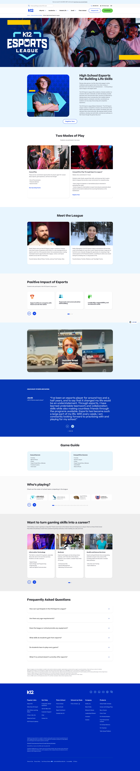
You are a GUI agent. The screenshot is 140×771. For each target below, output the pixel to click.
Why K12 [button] (41, 10)
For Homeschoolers (105, 716)
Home (28, 15)
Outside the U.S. (60, 713)
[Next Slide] (34, 313)
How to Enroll (59, 707)
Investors (87, 716)
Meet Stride (88, 707)
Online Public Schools (105, 703)
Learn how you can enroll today (80, 1)
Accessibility (69, 761)
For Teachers (103, 728)
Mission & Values (89, 710)
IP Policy (75, 761)
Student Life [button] (62, 10)
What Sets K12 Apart (32, 707)
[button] (112, 6)
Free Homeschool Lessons (104, 720)
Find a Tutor (103, 713)
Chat (43, 715)
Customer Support (46, 712)
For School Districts (105, 724)
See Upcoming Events (35, 187)
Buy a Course (103, 710)
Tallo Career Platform (105, 731)
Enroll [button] (72, 10)
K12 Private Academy (32, 721)
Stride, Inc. (88, 703)
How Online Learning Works (32, 711)
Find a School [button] (74, 703)
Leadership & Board (90, 713)
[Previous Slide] (29, 313)
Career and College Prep (106, 707)
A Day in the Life (31, 715)
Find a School (82, 10)
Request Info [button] (94, 10)
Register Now (70, 121)
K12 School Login (105, 5)
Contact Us (44, 718)
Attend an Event (31, 718)
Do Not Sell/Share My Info (59, 761)
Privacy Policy (37, 761)
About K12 (30, 703)
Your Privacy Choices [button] (46, 761)
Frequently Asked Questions (46, 704)
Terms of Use (30, 761)
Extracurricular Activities (36, 15)
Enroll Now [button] (107, 10)
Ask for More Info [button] (46, 708)
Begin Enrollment (60, 710)
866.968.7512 (95, 5)
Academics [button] (52, 10)
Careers (87, 719)
